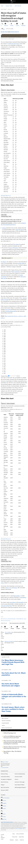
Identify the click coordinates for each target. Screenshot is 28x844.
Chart (2, 214)
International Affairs (5, 776)
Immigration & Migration (6, 779)
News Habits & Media (19, 784)
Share (10, 216)
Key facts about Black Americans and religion (11, 685)
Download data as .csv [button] (6, 195)
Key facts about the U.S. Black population (14, 674)
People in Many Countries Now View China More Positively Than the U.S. (15, 747)
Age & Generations (5, 787)
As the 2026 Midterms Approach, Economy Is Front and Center (12, 736)
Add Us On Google (9, 28)
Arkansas (7, 587)
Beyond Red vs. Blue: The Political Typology (12, 752)
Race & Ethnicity (4, 782)
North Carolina (21, 263)
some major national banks (6, 605)
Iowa (10, 587)
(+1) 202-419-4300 (4, 767)
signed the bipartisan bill (10, 311)
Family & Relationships (20, 773)
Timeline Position (4, 376)
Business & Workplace (12, 618)
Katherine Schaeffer (14, 31)
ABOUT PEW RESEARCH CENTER (7, 822)
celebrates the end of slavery (13, 43)
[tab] (15, 330)
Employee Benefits (19, 618)
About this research (6, 258)
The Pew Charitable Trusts (19, 828)
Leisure (25, 618)
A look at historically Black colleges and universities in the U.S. (14, 696)
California (4, 261)
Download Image (4, 216)
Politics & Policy (4, 773)
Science (16, 779)
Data (5, 214)
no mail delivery (23, 597)
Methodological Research (20, 787)
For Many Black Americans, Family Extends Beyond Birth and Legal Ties (13, 662)
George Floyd (8, 309)
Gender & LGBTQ (4, 790)
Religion (2, 784)
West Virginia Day (16, 271)
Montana (15, 587)
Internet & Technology (19, 782)
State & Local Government (5, 620)
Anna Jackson (5, 31)
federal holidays (17, 595)
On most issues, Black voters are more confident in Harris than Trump (13, 709)
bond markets (21, 602)
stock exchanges (12, 602)
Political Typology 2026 (10, 733)
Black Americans (4, 618)
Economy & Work (18, 776)
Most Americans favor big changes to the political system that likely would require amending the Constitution (14, 742)
